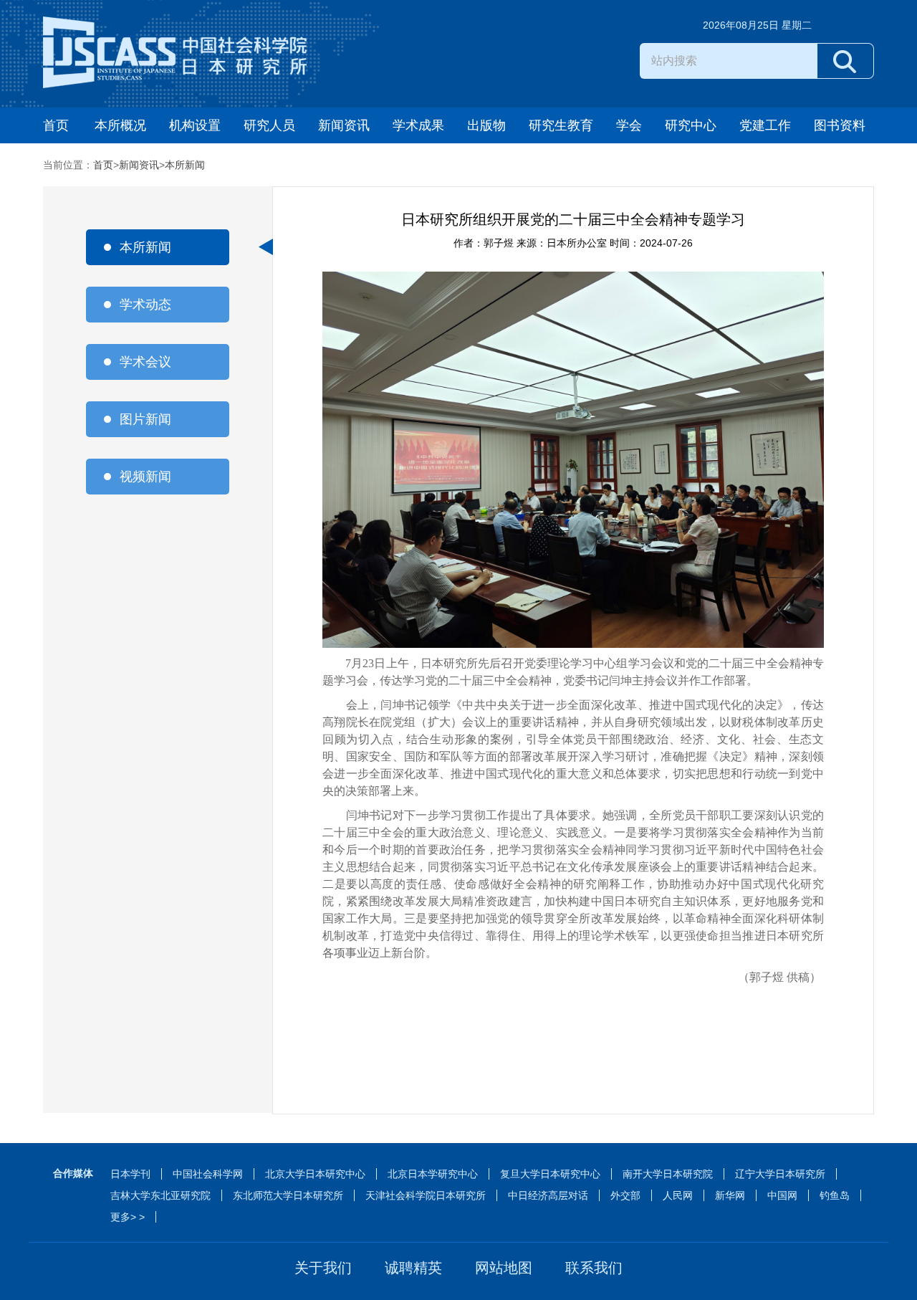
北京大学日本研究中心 (315, 1174)
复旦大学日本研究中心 (550, 1174)
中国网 (782, 1195)
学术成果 (418, 125)
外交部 (625, 1195)
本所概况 (120, 125)
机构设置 (195, 125)
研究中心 (690, 125)
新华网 (730, 1195)
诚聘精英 (413, 1268)
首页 (56, 125)
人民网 (678, 1195)
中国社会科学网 (208, 1174)
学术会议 (145, 362)
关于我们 (323, 1268)
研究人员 (269, 125)
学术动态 (145, 304)
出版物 (486, 125)
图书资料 (839, 125)
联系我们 (594, 1268)
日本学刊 (130, 1174)
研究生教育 (561, 125)
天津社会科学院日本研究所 (425, 1195)
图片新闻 (145, 419)
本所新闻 (185, 165)
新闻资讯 (344, 125)
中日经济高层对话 (548, 1195)
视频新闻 (145, 476)
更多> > (127, 1217)
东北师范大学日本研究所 (288, 1195)
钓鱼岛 (835, 1195)
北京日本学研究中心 (433, 1174)
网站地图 (503, 1268)
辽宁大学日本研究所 (780, 1174)
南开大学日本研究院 (668, 1174)
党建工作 (765, 125)
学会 (629, 125)
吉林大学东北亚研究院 (160, 1195)
